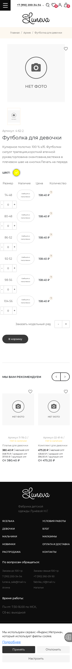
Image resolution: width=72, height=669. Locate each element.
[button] (60, 5)
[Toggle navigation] (5, 5)
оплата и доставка (56, 544)
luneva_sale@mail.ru (14, 582)
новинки (8, 544)
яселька (8, 521)
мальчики (9, 536)
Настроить (36, 658)
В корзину (15, 338)
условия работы (54, 521)
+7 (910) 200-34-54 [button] (29, 4)
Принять (18, 649)
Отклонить (53, 649)
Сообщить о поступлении (25, 195)
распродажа (11, 551)
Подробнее (11, 642)
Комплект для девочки (52, 445)
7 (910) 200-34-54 (12, 576)
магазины (49, 536)
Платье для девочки (15, 445)
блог (45, 528)
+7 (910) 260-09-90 (44, 576)
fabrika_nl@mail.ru (44, 582)
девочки (8, 528)
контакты (49, 551)
